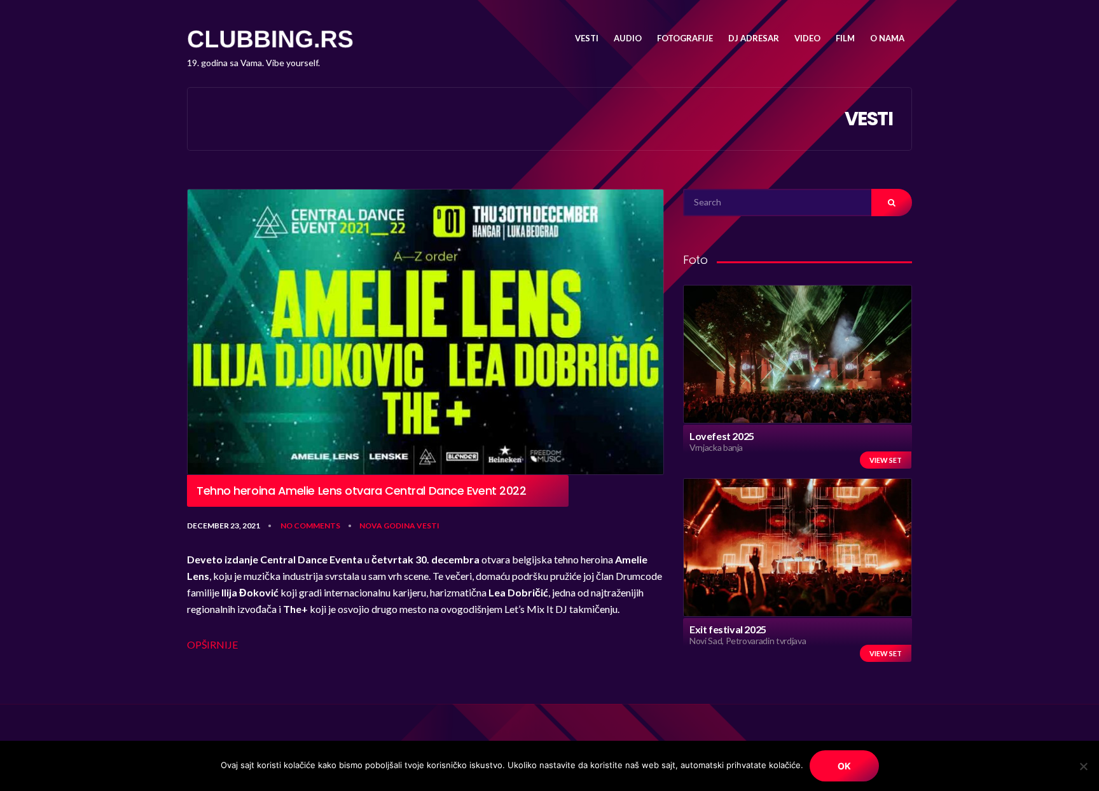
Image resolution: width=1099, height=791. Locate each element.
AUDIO (628, 38)
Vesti (428, 525)
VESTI (586, 38)
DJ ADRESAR (753, 38)
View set (885, 460)
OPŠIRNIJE (212, 644)
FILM (845, 38)
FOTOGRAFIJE (685, 38)
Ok (844, 765)
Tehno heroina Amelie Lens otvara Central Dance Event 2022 (361, 491)
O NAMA (887, 38)
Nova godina (387, 525)
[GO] (891, 202)
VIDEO (807, 38)
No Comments (310, 525)
